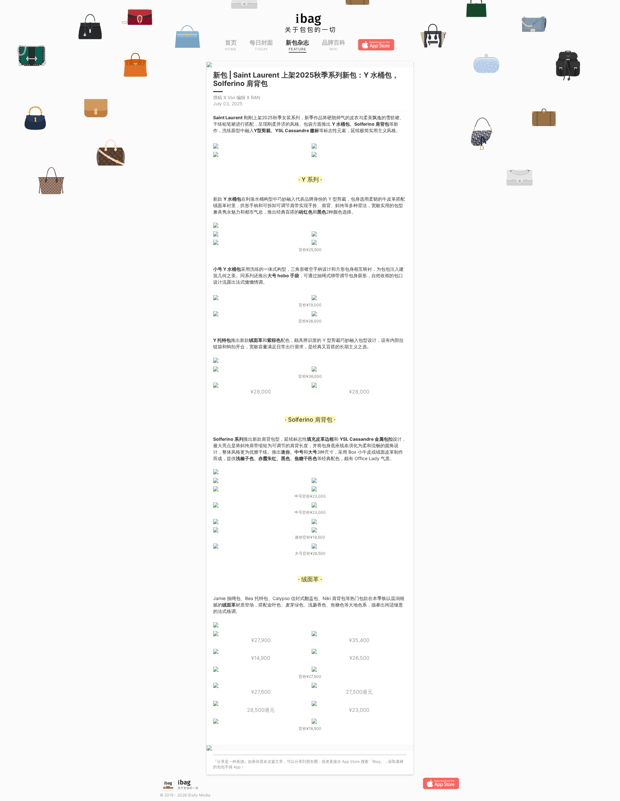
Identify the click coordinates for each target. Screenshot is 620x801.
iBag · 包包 (310, 23)
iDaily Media (199, 795)
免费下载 (376, 44)
